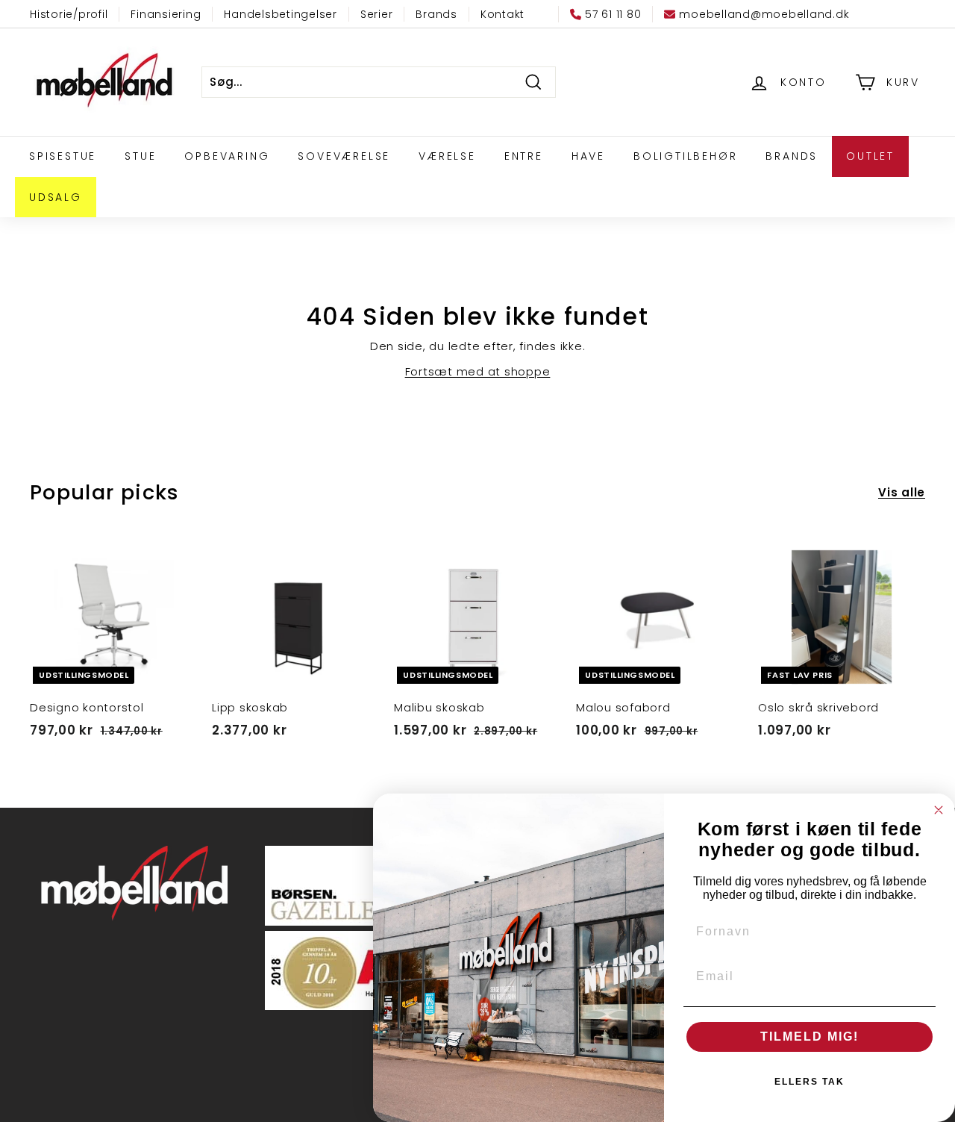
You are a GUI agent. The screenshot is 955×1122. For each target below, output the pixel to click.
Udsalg (55, 197)
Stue (140, 156)
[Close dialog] (939, 810)
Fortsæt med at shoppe (478, 371)
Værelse (447, 156)
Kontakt (502, 14)
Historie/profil (68, 14)
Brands (436, 14)
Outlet (870, 156)
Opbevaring (226, 156)
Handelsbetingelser (280, 14)
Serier (376, 14)
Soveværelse (344, 156)
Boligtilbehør (685, 156)
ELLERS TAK (809, 1081)
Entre (523, 156)
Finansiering (166, 14)
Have (588, 156)
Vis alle (901, 492)
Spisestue (62, 156)
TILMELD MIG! (809, 1036)
